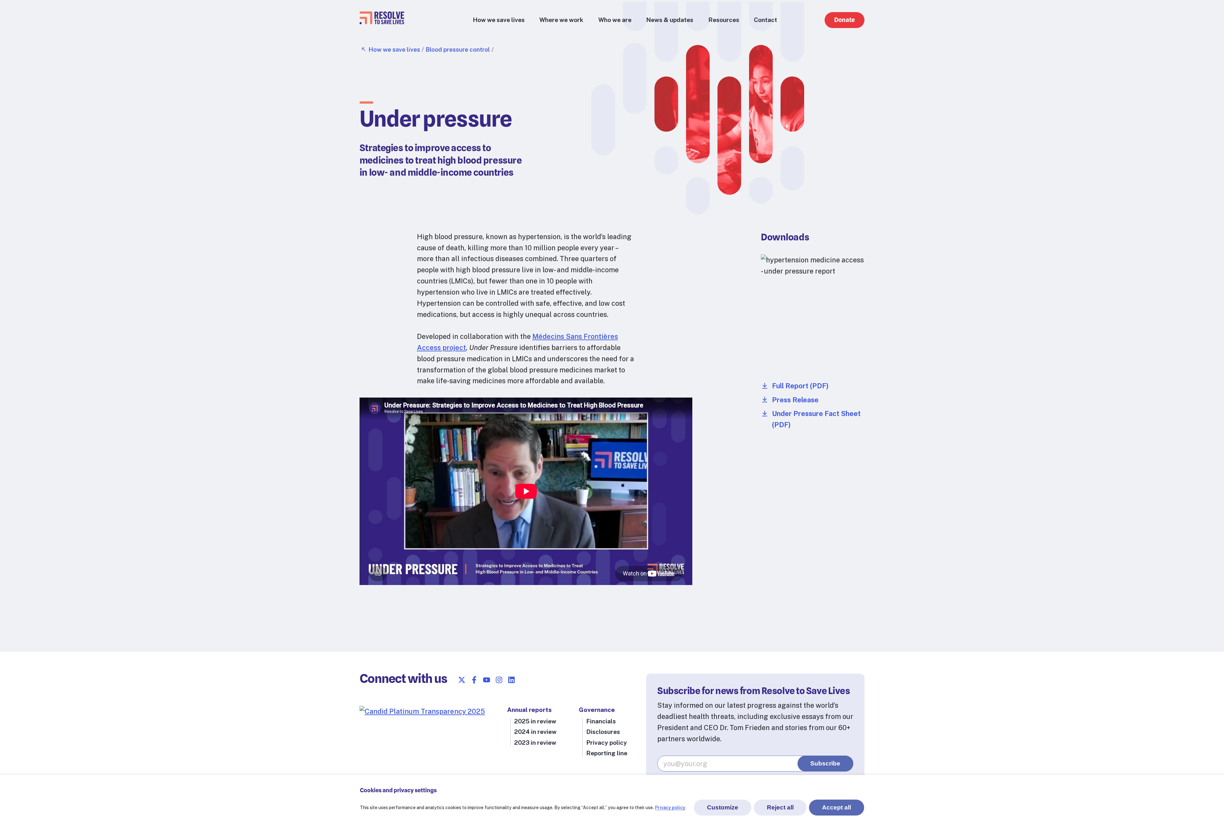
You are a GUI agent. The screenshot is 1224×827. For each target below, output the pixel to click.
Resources (723, 19)
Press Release (795, 400)
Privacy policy (670, 807)
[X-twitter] (461, 680)
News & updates (669, 19)
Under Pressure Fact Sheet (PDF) (816, 419)
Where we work (561, 19)
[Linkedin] (511, 680)
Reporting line (606, 753)
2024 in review (535, 731)
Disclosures (603, 731)
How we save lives (499, 19)
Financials (601, 721)
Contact (765, 19)
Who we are (614, 19)
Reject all (780, 807)
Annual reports (529, 709)
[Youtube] (486, 680)
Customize (722, 807)
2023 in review (535, 742)
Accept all (836, 807)
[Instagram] (499, 680)
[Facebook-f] (474, 680)
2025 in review (535, 721)
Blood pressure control (458, 49)
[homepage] (382, 22)
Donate (844, 20)
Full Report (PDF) (800, 386)
